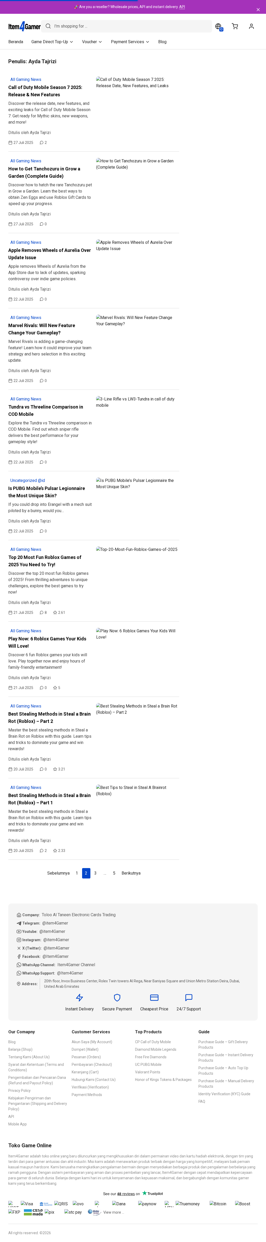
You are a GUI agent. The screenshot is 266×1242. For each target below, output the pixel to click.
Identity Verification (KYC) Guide (224, 1094)
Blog (162, 41)
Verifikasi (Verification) (90, 1087)
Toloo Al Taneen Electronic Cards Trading (79, 914)
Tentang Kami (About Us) (29, 1057)
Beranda (15, 41)
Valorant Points (147, 1072)
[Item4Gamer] (24, 26)
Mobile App (17, 1124)
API (182, 7)
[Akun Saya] (251, 26)
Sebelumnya (58, 873)
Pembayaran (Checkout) (92, 1064)
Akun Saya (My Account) (92, 1042)
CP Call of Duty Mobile (153, 1042)
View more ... (113, 1212)
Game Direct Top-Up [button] (49, 41)
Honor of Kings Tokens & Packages (163, 1080)
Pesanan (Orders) (86, 1057)
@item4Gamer (55, 923)
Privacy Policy (19, 1090)
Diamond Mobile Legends (155, 1049)
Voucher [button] (89, 41)
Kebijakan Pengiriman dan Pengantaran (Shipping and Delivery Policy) (37, 1103)
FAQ (201, 1101)
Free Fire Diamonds (151, 1057)
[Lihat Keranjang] (235, 26)
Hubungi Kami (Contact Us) (94, 1080)
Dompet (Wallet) (85, 1049)
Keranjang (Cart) (85, 1072)
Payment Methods (87, 1095)
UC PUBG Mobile (148, 1064)
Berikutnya (131, 873)
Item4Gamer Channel (76, 964)
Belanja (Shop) (20, 1049)
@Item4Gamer (56, 956)
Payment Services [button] (127, 41)
